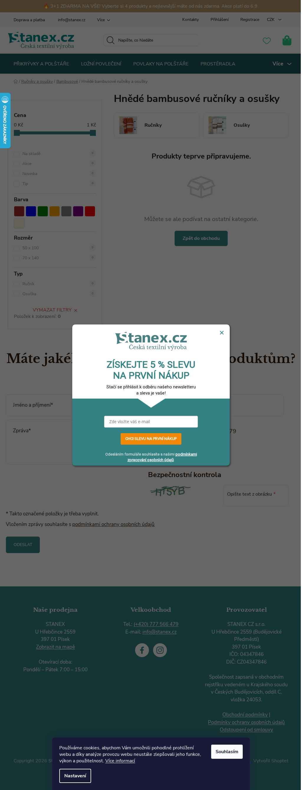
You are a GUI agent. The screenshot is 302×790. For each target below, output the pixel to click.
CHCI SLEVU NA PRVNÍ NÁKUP (151, 438)
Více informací (120, 761)
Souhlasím (227, 751)
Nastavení (75, 776)
